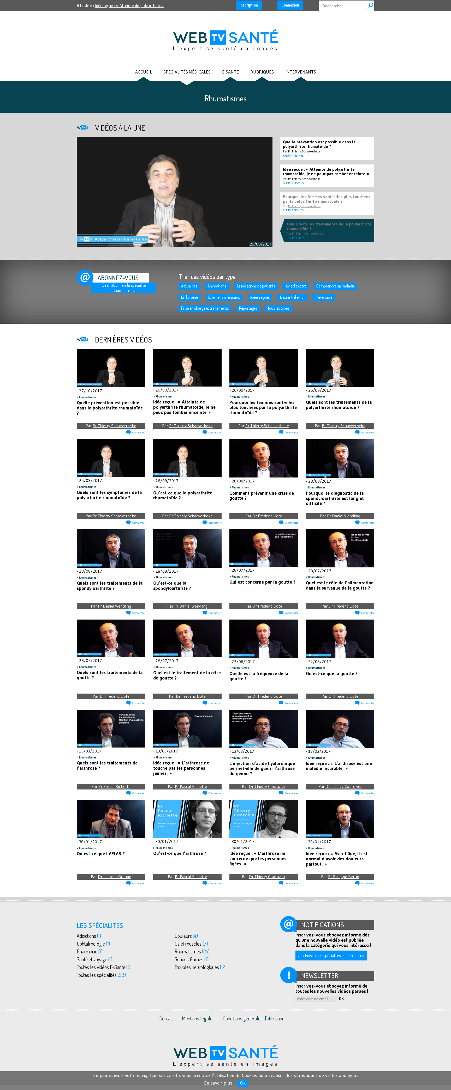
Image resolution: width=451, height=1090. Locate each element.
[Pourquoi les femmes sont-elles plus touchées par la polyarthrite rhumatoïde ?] (263, 368)
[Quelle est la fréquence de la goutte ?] (263, 638)
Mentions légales (198, 1018)
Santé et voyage (94, 959)
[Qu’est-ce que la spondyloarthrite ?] (187, 548)
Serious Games (191, 959)
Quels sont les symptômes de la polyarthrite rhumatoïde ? (109, 494)
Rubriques (262, 72)
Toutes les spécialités (101, 974)
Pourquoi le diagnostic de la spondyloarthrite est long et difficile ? (335, 498)
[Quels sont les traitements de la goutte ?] (111, 638)
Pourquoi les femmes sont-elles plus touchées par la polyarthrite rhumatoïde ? (263, 408)
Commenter (138, 432)
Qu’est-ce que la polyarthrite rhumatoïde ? (182, 495)
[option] (174, 192)
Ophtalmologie (93, 943)
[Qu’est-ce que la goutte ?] (340, 638)
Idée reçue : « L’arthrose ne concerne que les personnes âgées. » (257, 858)
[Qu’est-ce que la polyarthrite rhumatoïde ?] (187, 458)
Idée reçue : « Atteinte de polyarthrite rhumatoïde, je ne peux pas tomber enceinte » (184, 407)
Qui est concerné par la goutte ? (262, 582)
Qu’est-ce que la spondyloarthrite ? (172, 585)
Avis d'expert (296, 286)
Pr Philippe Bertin (343, 876)
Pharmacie (89, 951)
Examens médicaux (224, 297)
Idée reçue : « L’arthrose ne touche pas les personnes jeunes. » (181, 768)
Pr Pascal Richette (114, 786)
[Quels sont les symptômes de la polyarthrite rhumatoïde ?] (111, 458)
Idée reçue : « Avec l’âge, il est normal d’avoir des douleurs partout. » (336, 859)
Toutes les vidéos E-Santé (103, 967)
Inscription (249, 5)
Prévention (323, 297)
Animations (216, 286)
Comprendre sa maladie (335, 286)
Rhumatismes (87, 397)
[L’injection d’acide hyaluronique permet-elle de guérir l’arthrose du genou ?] (263, 729)
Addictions (89, 935)
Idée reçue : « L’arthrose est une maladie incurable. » (339, 766)
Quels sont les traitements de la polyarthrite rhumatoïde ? (339, 404)
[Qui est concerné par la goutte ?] (263, 548)
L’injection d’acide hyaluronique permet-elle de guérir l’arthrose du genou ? (262, 769)
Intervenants (300, 72)
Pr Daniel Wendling (343, 515)
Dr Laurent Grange (114, 876)
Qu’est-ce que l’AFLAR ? (101, 853)
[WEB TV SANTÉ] (225, 39)
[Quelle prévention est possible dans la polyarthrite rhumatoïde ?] (111, 368)
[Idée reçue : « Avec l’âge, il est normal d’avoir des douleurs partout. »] (340, 819)
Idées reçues (260, 297)
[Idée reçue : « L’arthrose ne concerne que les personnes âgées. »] (263, 819)
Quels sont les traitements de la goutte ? (110, 675)
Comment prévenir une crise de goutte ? (261, 495)
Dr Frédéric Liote (267, 515)
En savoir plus (218, 1083)
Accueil (143, 72)
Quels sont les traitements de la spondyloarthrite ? (110, 585)
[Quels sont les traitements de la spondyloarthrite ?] (111, 548)
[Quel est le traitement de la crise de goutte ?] (187, 638)
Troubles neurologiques (201, 967)
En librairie (189, 297)
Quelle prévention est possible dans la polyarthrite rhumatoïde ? (110, 408)
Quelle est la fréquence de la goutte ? (258, 676)
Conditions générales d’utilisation (253, 1018)
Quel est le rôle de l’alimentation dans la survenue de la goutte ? (340, 585)
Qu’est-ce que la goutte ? (332, 673)
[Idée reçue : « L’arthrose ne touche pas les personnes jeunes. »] (187, 728)
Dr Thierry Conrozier (267, 786)
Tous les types (278, 308)
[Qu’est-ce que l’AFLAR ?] (111, 819)
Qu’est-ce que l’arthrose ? (179, 853)
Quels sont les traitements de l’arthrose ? (107, 765)
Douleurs (186, 935)
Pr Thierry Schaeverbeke (114, 425)
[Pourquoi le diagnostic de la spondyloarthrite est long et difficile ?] (340, 458)
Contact (166, 1018)
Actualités (189, 286)
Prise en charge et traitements (205, 308)
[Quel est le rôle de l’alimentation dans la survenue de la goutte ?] (340, 548)
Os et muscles (191, 943)
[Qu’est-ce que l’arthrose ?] (187, 819)
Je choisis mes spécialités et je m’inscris (331, 955)
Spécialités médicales (187, 72)
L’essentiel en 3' (292, 297)
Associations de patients (255, 286)
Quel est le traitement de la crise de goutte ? (187, 675)
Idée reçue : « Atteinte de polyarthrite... (129, 5)
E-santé (230, 72)
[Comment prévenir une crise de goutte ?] (263, 458)
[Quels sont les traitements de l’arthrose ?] (111, 728)
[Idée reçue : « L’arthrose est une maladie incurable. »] (340, 729)
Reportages (248, 308)
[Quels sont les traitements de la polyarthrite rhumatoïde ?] (340, 368)
